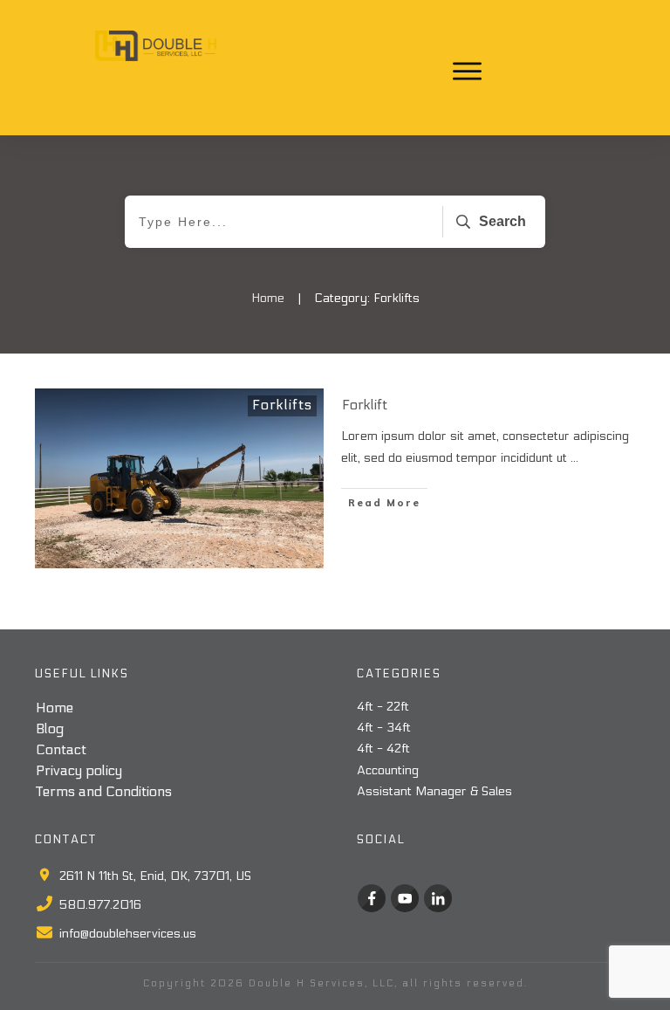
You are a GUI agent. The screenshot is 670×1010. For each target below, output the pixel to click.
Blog (50, 728)
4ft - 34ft (384, 727)
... (574, 457)
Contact (61, 749)
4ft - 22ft (383, 706)
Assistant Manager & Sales (434, 791)
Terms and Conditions (104, 791)
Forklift (364, 404)
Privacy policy (79, 770)
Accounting (388, 770)
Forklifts (282, 404)
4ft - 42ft (383, 748)
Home (54, 707)
